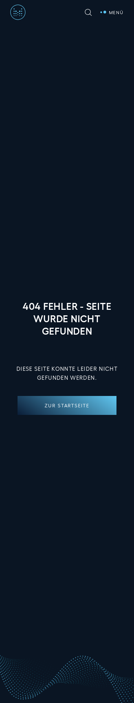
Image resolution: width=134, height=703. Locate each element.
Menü (116, 12)
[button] (67, 405)
